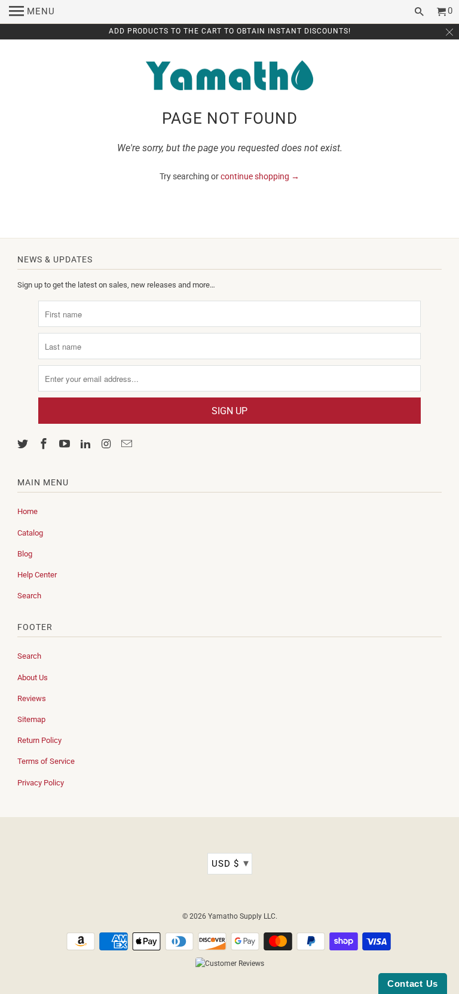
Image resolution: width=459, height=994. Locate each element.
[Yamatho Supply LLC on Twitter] (23, 444)
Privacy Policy (40, 782)
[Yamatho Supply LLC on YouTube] (65, 444)
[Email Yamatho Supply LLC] (127, 444)
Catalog (30, 532)
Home (27, 511)
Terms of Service (46, 761)
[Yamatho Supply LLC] (229, 76)
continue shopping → (260, 176)
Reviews (31, 698)
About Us (32, 677)
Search (29, 595)
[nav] (32, 12)
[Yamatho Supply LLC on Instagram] (107, 444)
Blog (24, 553)
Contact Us (412, 983)
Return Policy (39, 740)
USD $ (230, 863)
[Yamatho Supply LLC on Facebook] (44, 444)
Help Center (37, 574)
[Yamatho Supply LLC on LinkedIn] (86, 444)
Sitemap (31, 719)
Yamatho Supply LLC (242, 916)
